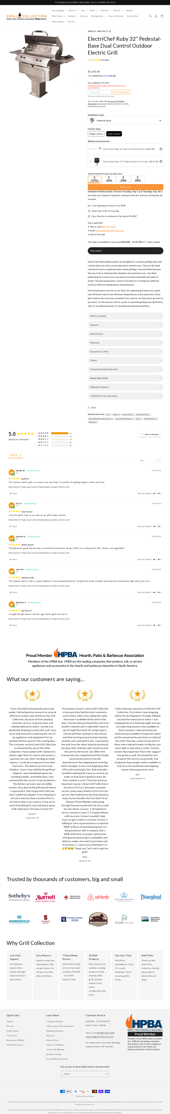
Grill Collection (88, 1096)
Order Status (13, 1031)
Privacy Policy (52, 1040)
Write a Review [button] (152, 434)
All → (109, 414)
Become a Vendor (54, 1054)
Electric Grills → (128, 414)
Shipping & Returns (55, 1031)
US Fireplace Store (15, 1045)
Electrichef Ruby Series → (124, 419)
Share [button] (93, 407)
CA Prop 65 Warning (55, 1049)
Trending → (93, 422)
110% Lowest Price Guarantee (60, 1026)
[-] (95, 179)
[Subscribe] (106, 1074)
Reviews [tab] (14, 455)
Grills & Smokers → (150, 419)
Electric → (116, 414)
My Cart (10, 1026)
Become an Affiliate (15, 1040)
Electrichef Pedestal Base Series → (101, 419)
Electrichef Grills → (143, 414)
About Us (50, 1035)
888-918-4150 (108, 226)
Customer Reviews (54, 1021)
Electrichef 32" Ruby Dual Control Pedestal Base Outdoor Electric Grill (39, 487)
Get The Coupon (121, 92)
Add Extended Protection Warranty (105, 173)
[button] (58, 10)
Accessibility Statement (57, 1059)
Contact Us (12, 1035)
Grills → (139, 419)
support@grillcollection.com (110, 230)
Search (10, 1021)
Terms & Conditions (55, 1045)
